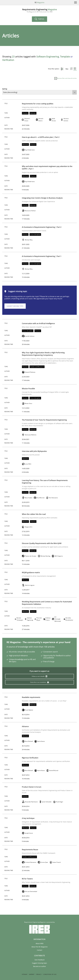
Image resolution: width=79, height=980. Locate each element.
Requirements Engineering (39, 10)
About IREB (39, 943)
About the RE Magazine (39, 947)
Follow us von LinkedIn (38, 676)
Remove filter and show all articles (67, 78)
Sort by (4, 89)
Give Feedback (39, 960)
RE (39, 2)
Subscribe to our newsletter (38, 682)
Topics (41, 19)
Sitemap (24, 974)
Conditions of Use (49, 974)
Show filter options (54, 69)
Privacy (38, 974)
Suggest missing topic (15, 306)
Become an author (39, 966)
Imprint (31, 974)
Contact (39, 950)
